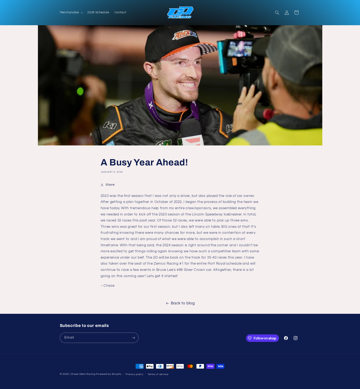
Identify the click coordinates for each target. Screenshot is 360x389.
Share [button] (110, 184)
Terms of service (158, 374)
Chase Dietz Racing (82, 374)
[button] (71, 12)
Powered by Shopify (108, 374)
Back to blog (183, 303)
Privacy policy (134, 374)
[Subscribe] (133, 338)
